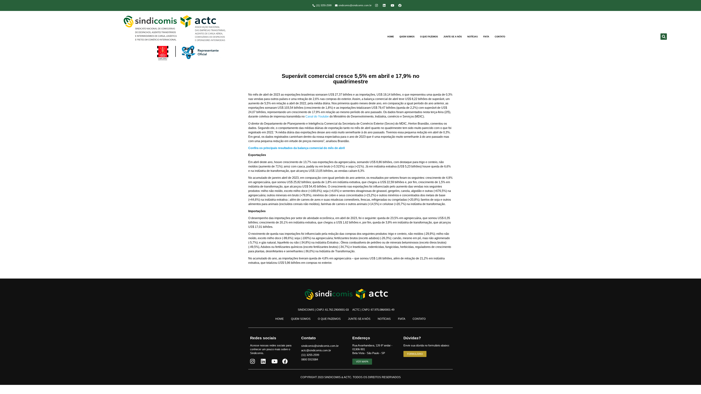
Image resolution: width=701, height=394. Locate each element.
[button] (663, 36)
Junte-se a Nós (452, 36)
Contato (500, 36)
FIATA (486, 36)
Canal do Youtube (317, 116)
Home (390, 36)
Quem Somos (407, 36)
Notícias (472, 36)
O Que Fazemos (429, 36)
